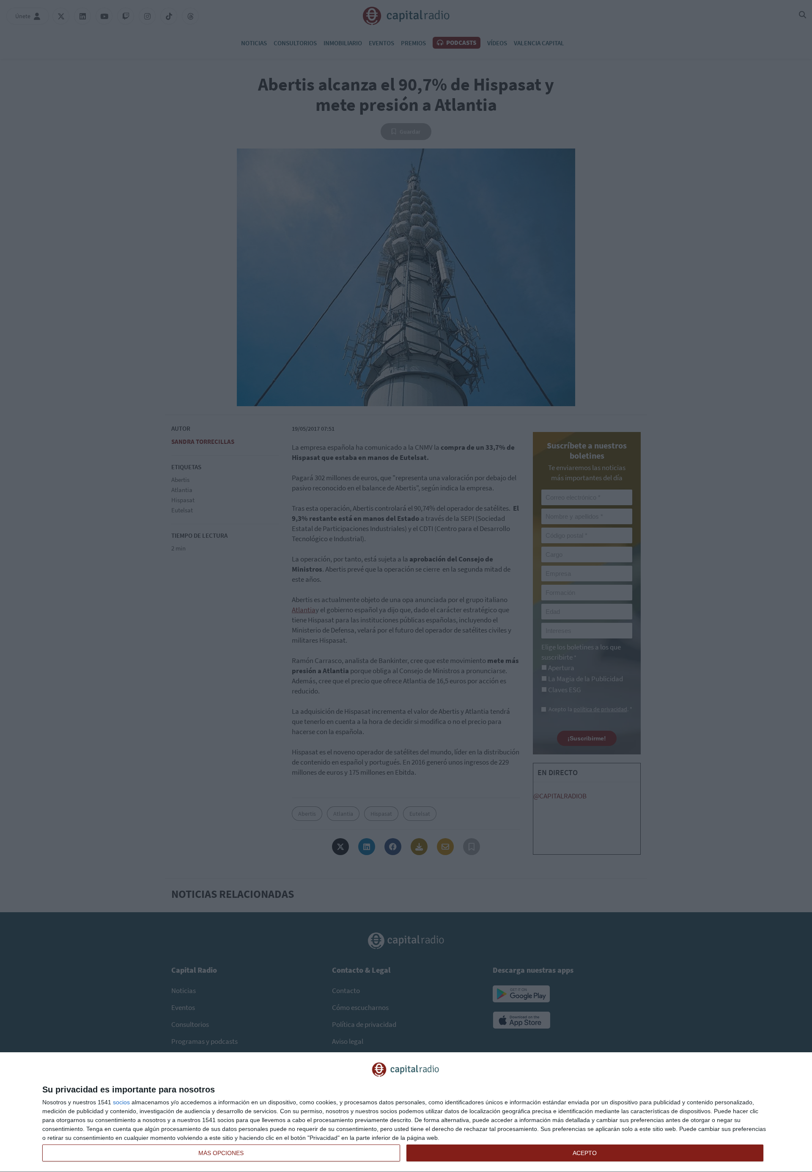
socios (121, 1102)
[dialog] (406, 1112)
